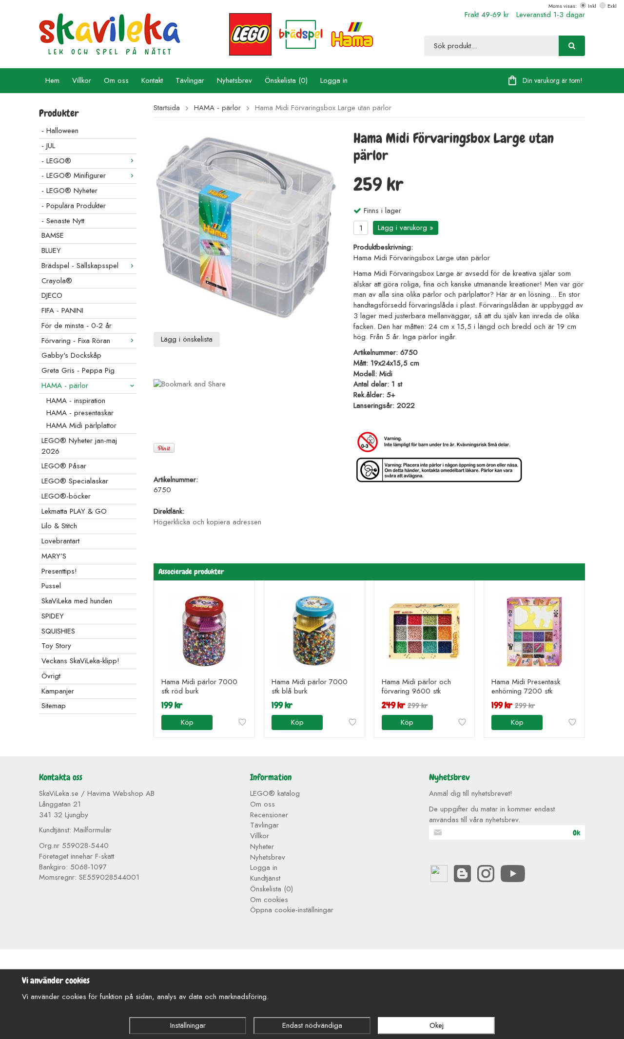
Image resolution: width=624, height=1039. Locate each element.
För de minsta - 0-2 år (76, 325)
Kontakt (152, 80)
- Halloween (59, 130)
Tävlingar (190, 80)
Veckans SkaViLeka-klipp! (80, 660)
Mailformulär (93, 830)
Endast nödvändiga (312, 1025)
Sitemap (53, 705)
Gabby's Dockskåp (71, 355)
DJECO (51, 295)
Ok (576, 833)
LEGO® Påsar (63, 466)
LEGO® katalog (275, 793)
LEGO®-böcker (66, 496)
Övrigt (50, 676)
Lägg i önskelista (187, 339)
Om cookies (269, 899)
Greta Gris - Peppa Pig (78, 370)
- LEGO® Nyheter (69, 190)
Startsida (167, 108)
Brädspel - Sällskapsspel (79, 265)
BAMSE (52, 235)
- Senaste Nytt (62, 220)
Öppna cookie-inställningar (291, 909)
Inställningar (188, 1025)
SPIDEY (52, 616)
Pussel (51, 585)
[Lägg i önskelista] (242, 722)
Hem (52, 80)
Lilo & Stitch (59, 525)
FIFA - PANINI (62, 310)
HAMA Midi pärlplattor (81, 425)
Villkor (81, 80)
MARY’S (53, 556)
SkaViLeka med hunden (76, 601)
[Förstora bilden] (246, 227)
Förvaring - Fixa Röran (75, 340)
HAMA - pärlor (64, 385)
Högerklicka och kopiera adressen (207, 522)
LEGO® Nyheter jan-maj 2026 (79, 446)
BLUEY (51, 250)
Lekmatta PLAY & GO (74, 511)
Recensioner (269, 814)
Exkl (612, 6)
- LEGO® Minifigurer (73, 175)
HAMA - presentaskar (80, 412)
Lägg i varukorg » (405, 227)
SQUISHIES (58, 631)
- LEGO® (56, 160)
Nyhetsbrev (234, 80)
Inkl (592, 6)
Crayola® (56, 280)
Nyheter (262, 846)
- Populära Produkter (73, 205)
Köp (187, 722)
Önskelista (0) (286, 80)
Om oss (116, 80)
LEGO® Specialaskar (74, 481)
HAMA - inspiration (75, 400)
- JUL (48, 145)
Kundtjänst (265, 878)
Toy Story (56, 645)
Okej (436, 1025)
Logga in (334, 80)
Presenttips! (59, 571)
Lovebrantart (60, 541)
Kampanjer (57, 691)
